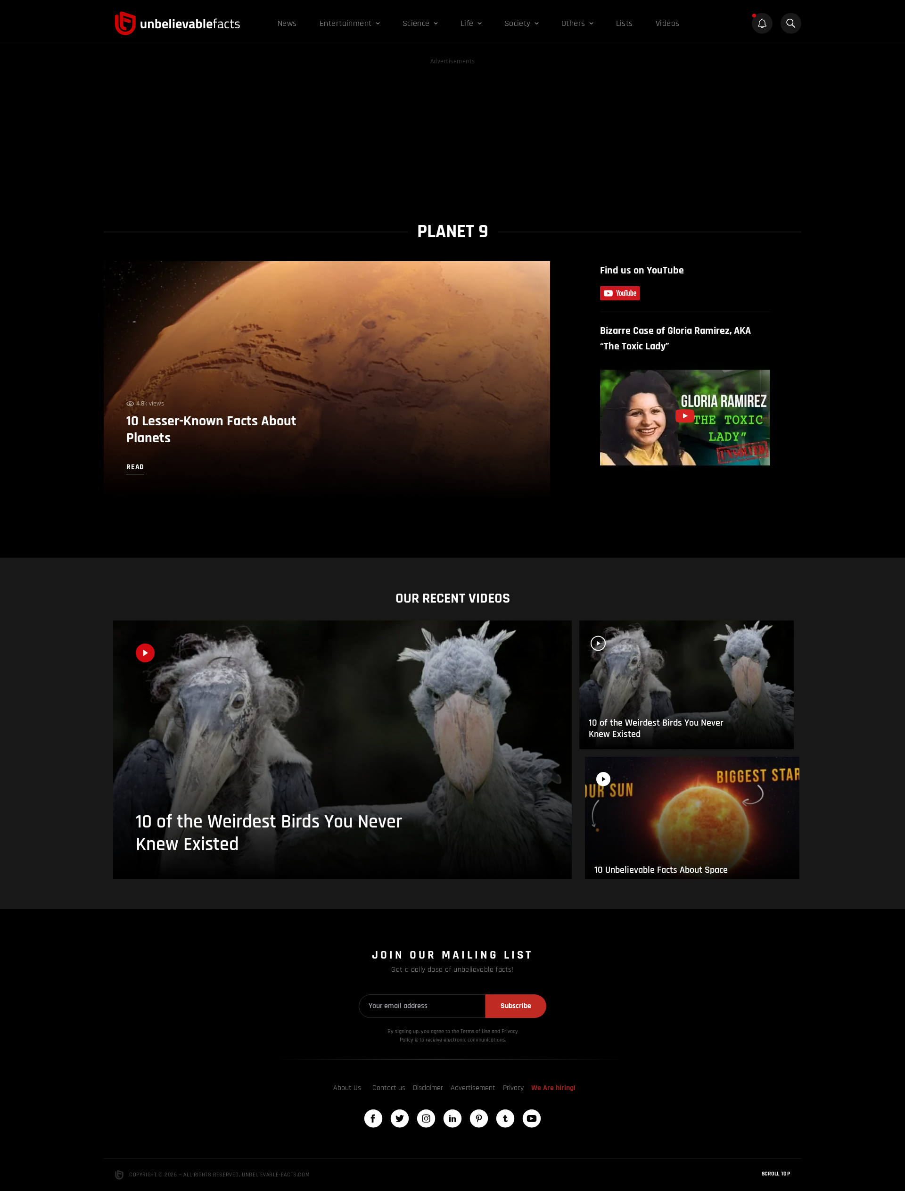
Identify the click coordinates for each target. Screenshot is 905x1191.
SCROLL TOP (776, 1173)
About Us (347, 1088)
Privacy (513, 1088)
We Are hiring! (553, 1088)
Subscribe (516, 1006)
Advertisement (473, 1088)
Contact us (388, 1088)
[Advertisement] (452, 133)
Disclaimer (428, 1088)
